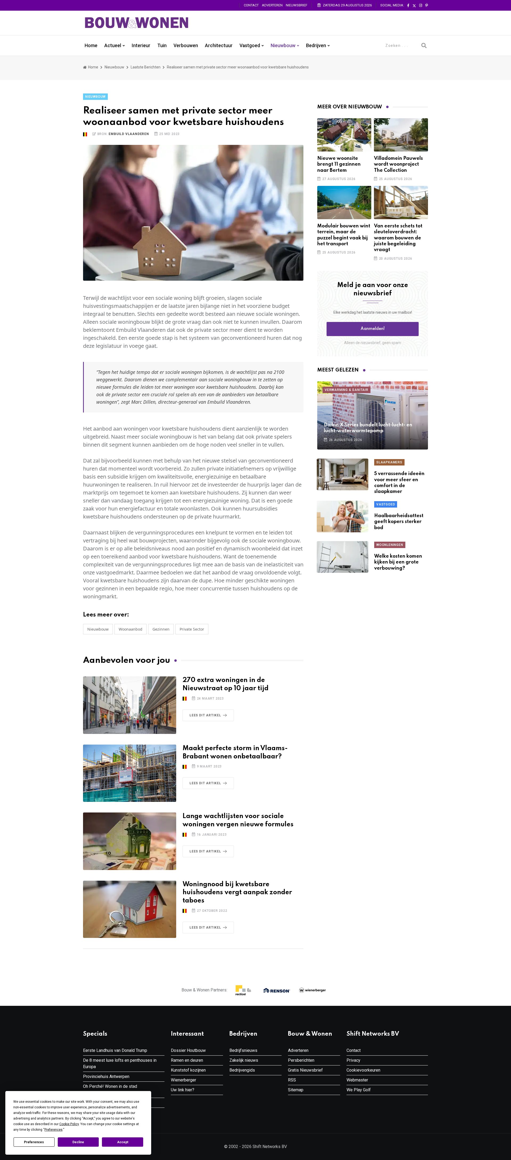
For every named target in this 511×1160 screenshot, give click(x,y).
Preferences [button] (53, 1130)
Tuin (162, 45)
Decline (78, 1142)
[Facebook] (408, 5)
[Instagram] (420, 5)
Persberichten (301, 1060)
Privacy (353, 1060)
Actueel (112, 45)
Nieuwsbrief (296, 5)
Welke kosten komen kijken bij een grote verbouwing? (398, 562)
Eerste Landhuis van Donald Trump (115, 1050)
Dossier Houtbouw (188, 1050)
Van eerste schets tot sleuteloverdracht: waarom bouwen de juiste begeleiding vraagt (398, 238)
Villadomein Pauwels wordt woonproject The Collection (398, 164)
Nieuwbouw (283, 45)
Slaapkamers (389, 462)
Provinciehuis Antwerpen (106, 1076)
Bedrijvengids (242, 1070)
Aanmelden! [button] (373, 329)
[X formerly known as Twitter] (414, 5)
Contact (251, 5)
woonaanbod (130, 629)
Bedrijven (316, 45)
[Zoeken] (424, 46)
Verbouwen (186, 45)
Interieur (141, 45)
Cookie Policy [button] (69, 1124)
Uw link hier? (182, 1089)
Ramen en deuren (187, 1060)
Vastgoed (250, 45)
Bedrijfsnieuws (243, 1050)
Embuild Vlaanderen (129, 134)
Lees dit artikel (205, 715)
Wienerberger (183, 1080)
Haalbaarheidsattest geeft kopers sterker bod (398, 521)
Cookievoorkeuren (363, 1070)
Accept (122, 1142)
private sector (192, 629)
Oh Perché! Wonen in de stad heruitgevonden (110, 1089)
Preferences (34, 1142)
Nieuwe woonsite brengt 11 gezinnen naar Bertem (339, 164)
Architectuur (219, 45)
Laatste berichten (145, 67)
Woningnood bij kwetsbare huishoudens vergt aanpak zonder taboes (237, 892)
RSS (292, 1080)
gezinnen (161, 629)
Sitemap (295, 1089)
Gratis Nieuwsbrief (305, 1070)
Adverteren (272, 5)
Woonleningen (389, 545)
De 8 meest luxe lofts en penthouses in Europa (119, 1063)
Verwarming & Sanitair (346, 390)
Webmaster (357, 1080)
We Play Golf (359, 1089)
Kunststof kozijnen (188, 1070)
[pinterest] (426, 5)
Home (91, 45)
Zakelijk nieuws (243, 1060)
